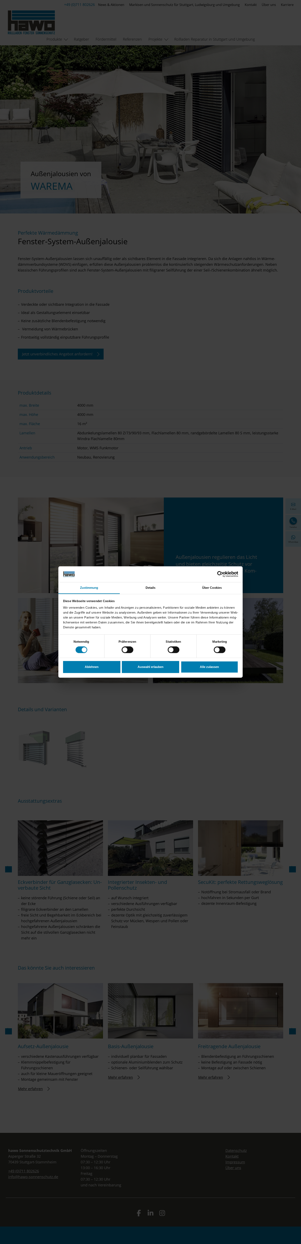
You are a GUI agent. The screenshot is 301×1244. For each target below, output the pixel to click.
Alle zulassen (209, 667)
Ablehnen (91, 667)
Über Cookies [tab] (212, 587)
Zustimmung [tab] (89, 587)
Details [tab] (151, 587)
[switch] (127, 650)
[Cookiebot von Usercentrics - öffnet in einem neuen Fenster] (220, 574)
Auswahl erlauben (150, 667)
